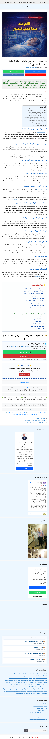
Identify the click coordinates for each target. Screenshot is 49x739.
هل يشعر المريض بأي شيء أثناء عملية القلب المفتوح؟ (34, 110)
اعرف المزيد (24, 468)
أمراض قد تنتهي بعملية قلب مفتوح (39, 703)
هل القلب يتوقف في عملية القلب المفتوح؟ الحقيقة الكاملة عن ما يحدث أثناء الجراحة (28, 678)
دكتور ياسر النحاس (35, 737)
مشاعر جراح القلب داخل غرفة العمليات (35, 300)
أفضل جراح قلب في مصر (38, 298)
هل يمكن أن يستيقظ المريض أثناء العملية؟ (36, 112)
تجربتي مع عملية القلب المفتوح (37, 305)
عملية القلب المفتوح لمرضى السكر (36, 307)
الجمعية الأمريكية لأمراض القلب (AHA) (36, 412)
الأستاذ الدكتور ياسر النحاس (22, 387)
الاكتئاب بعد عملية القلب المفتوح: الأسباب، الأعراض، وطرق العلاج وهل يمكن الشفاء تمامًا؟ (26, 682)
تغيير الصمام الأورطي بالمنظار (37, 326)
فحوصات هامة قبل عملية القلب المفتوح (38, 719)
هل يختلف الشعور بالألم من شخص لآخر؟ (37, 120)
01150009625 (36, 596)
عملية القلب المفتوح (40, 132)
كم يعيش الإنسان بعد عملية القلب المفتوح (34, 288)
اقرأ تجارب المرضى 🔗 (24, 374)
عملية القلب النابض (39, 321)
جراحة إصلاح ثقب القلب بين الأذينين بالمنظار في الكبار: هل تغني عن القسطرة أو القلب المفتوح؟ (25, 689)
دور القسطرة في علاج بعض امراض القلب (37, 712)
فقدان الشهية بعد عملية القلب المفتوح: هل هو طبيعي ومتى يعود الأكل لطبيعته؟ (29, 684)
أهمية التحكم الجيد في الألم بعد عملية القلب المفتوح (34, 117)
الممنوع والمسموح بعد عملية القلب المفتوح (34, 293)
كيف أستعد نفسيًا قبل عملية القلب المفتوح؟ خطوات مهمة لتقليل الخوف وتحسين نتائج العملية (26, 680)
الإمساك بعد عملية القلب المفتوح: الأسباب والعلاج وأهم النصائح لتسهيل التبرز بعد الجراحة (27, 673)
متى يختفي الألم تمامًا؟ (39, 123)
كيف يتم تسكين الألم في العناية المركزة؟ (37, 118)
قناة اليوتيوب (35, 74)
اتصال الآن (37, 587)
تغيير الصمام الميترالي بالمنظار (37, 323)
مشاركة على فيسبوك (35, 71)
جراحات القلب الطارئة (42, 708)
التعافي (15, 199)
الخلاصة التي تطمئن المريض (38, 125)
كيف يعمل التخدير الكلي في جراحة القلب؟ (36, 108)
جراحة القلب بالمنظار (39, 319)
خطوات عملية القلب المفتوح (37, 303)
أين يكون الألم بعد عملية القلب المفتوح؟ (37, 115)
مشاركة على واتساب (13, 71)
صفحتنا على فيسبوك (13, 74)
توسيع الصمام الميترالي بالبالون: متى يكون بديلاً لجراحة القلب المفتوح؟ (31, 693)
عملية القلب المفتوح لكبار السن (37, 295)
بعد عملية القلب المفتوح (41, 189)
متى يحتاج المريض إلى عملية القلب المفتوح (34, 291)
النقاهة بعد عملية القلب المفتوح (40, 706)
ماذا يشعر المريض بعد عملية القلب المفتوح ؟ (35, 422)
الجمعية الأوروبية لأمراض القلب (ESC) (16, 412)
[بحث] (26, 730)
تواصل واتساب (37, 592)
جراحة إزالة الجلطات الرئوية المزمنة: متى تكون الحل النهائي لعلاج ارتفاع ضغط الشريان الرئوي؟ (25, 691)
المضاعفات (38, 276)
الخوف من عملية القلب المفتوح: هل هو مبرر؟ (35, 420)
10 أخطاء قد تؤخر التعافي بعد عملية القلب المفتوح (35, 675)
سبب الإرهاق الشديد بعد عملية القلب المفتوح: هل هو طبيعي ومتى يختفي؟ (30, 686)
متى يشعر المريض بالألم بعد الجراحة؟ (37, 113)
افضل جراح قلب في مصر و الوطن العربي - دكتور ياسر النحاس (24, 2)
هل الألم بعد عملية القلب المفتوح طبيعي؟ (36, 122)
